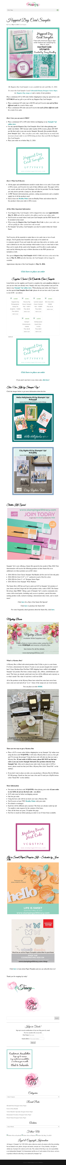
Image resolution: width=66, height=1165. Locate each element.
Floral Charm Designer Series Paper (16, 1118)
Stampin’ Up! (52, 122)
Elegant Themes (31, 1162)
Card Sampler (23, 24)
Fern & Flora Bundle (12, 1109)
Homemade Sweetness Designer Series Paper (19, 1115)
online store (12, 124)
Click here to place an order (33, 271)
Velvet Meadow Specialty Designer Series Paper (20, 1112)
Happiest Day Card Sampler (28, 20)
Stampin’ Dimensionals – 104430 (26, 324)
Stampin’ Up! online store (23, 288)
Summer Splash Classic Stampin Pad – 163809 (38, 304)
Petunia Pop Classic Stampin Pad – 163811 (26, 304)
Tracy (9, 24)
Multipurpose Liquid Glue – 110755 (38, 324)
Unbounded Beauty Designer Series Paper (43, 90)
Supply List (10, 336)
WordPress (41, 1162)
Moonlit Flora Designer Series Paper (16, 1105)
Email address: (26, 1039)
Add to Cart (15, 314)
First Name (26, 1035)
